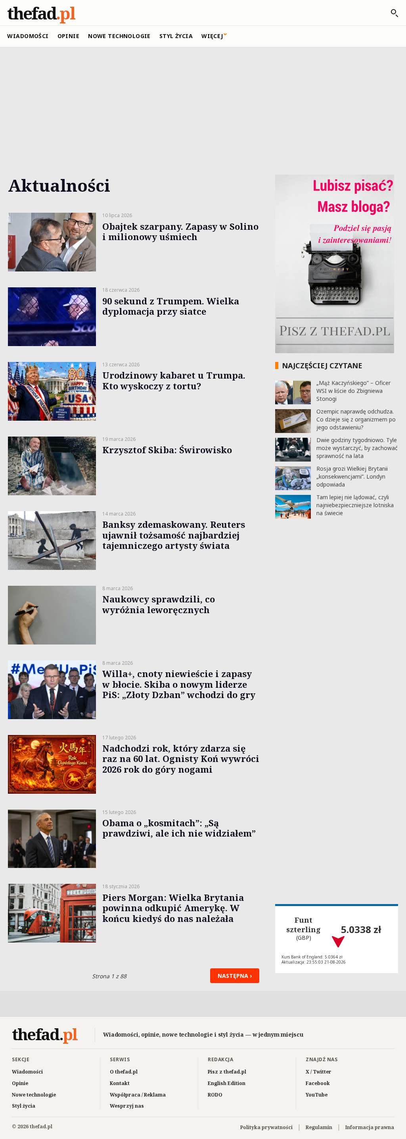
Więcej (212, 36)
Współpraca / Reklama (138, 1094)
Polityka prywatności (266, 1127)
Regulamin (319, 1127)
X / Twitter (318, 1071)
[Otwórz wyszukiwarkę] (390, 13)
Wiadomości (27, 36)
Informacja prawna (369, 1127)
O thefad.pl (124, 1071)
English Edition (226, 1083)
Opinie (68, 36)
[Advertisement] (203, 106)
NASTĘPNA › (235, 975)
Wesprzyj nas (127, 1105)
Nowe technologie (119, 36)
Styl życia (176, 36)
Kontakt (120, 1083)
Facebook (318, 1083)
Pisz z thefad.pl (227, 1071)
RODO (215, 1094)
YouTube (316, 1094)
